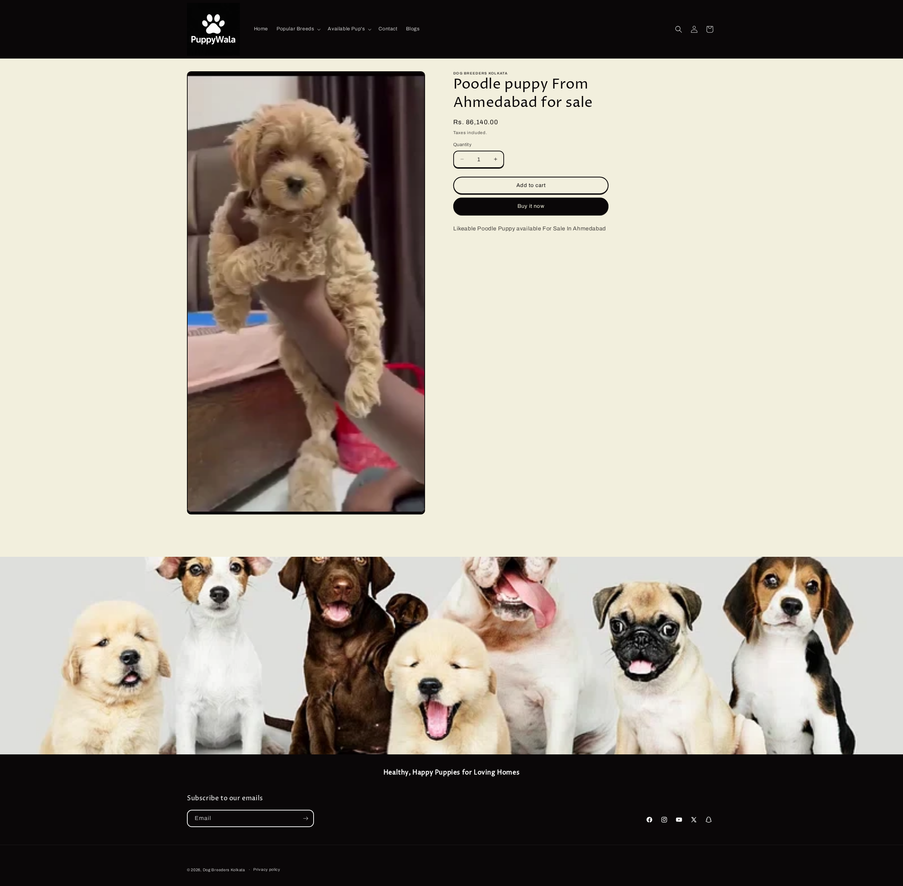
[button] (297, 29)
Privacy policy (266, 869)
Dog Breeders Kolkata (224, 870)
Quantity (462, 144)
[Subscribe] (305, 818)
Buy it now (531, 206)
